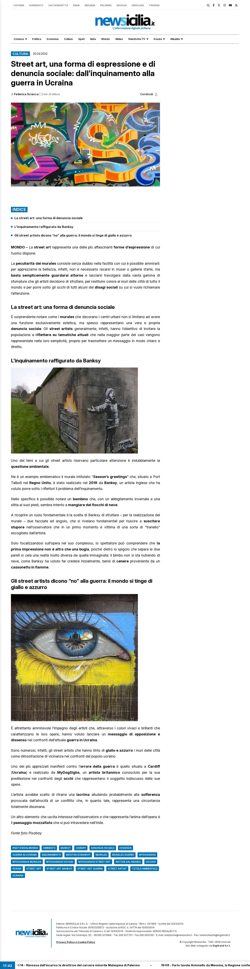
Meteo (119, 38)
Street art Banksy (59, 868)
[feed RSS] (236, 5)
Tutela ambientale (144, 868)
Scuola (158, 38)
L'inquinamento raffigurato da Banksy (43, 227)
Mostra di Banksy (78, 854)
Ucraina (17, 875)
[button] (85, 144)
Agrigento (36, 5)
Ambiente (49, 847)
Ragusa (122, 5)
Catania (18, 5)
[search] (208, 5)
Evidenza (125, 847)
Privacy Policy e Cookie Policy (75, 942)
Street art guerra (90, 868)
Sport (81, 38)
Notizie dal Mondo (128, 861)
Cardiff (81, 847)
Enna (76, 5)
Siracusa (138, 5)
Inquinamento (51, 854)
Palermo (106, 5)
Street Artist (117, 868)
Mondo (105, 38)
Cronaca (19, 38)
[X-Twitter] (219, 5)
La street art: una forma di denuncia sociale (48, 218)
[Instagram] (224, 5)
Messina (90, 5)
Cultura (68, 38)
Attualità (175, 38)
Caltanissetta (58, 5)
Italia (93, 38)
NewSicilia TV (136, 38)
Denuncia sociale (102, 847)
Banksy (66, 847)
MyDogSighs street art (94, 861)
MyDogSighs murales (26, 861)
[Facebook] (213, 5)
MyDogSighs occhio (59, 861)
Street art (33, 868)
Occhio (151, 861)
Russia (16, 868)
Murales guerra (123, 854)
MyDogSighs (147, 854)
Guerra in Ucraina (24, 854)
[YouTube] (230, 5)
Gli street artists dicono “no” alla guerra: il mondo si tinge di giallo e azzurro (73, 235)
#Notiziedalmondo (25, 847)
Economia (52, 38)
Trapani (154, 5)
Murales (101, 854)
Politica (36, 38)
